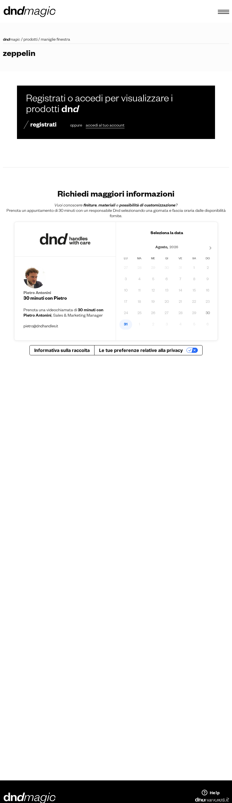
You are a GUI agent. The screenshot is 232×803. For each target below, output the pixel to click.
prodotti (30, 40)
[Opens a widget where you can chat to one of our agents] (210, 793)
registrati (43, 125)
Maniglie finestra (55, 40)
